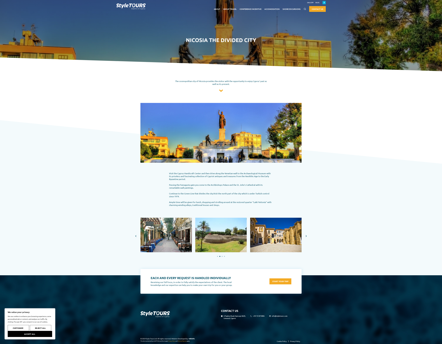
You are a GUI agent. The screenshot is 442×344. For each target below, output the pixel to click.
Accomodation (272, 9)
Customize (18, 328)
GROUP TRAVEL (230, 9)
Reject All (40, 328)
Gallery (310, 2)
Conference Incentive (250, 9)
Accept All (29, 334)
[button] (305, 9)
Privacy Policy (171, 341)
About (217, 9)
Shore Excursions (292, 9)
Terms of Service (182, 341)
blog (317, 2)
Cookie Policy (282, 341)
